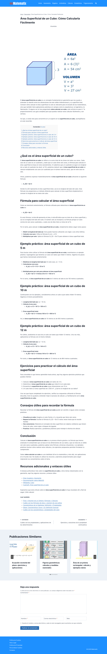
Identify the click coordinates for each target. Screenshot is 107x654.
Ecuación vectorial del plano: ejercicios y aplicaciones (21, 565)
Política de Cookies (15, 640)
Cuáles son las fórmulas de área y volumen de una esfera (42, 503)
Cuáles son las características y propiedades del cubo (41, 510)
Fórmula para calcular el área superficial (34, 132)
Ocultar (43, 127)
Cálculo (70, 3)
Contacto (12, 650)
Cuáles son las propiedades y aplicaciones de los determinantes (35, 522)
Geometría (47, 3)
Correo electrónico (50, 618)
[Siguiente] (95, 557)
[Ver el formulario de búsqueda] (95, 3)
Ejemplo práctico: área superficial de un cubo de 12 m (39, 139)
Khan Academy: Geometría (32, 478)
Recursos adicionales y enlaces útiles (33, 147)
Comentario (24, 592)
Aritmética (62, 3)
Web (68, 618)
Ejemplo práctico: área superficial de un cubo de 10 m (39, 137)
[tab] (50, 574)
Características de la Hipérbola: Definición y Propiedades (42, 505)
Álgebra (55, 3)
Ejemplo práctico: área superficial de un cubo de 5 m (38, 134)
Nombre (24, 618)
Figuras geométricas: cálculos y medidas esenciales (51, 565)
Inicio (40, 3)
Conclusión (25, 145)
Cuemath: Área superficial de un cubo (36, 485)
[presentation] (23, 550)
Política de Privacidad (16, 645)
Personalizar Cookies (16, 647)
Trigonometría (88, 3)
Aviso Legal (13, 642)
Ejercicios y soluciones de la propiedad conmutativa (74, 522)
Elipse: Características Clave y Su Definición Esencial (40, 507)
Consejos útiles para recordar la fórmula (34, 143)
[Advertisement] (53, 39)
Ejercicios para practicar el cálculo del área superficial (39, 141)
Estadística (78, 3)
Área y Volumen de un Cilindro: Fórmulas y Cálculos (40, 501)
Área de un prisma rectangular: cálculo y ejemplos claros (82, 565)
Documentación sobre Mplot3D (33, 480)
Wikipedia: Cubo (28, 483)
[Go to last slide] (12, 557)
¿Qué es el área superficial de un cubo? (34, 130)
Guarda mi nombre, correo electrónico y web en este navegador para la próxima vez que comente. (52, 623)
